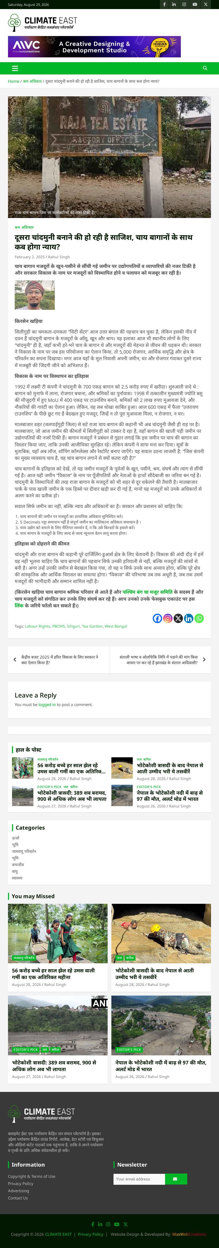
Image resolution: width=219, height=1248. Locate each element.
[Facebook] (157, 618)
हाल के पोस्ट (28, 749)
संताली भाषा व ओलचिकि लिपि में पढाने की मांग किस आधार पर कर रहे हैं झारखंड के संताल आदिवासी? (159, 659)
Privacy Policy (20, 1183)
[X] (178, 618)
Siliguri (73, 626)
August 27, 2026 (51, 806)
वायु (15, 871)
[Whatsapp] (199, 618)
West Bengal (116, 626)
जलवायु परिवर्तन (47, 759)
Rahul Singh (59, 256)
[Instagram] (168, 618)
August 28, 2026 (51, 778)
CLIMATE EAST (58, 1234)
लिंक (19, 605)
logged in (47, 704)
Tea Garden (92, 626)
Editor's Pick (49, 787)
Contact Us (18, 1198)
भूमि (15, 844)
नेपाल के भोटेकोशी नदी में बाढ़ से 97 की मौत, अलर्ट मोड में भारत (170, 795)
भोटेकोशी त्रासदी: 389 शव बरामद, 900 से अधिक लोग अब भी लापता (72, 795)
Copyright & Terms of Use (31, 1176)
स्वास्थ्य (17, 878)
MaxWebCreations (189, 1234)
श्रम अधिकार (24, 227)
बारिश (147, 759)
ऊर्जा (15, 838)
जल (139, 759)
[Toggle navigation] (15, 68)
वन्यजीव (18, 864)
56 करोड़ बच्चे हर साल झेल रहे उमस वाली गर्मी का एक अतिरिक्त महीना (70, 771)
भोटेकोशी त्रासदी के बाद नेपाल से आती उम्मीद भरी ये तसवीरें (170, 768)
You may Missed (33, 896)
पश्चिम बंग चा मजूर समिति (148, 592)
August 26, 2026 (151, 806)
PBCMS (58, 626)
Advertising (18, 1190)
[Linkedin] (188, 618)
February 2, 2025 (30, 256)
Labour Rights (37, 626)
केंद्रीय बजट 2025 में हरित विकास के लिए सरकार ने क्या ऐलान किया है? (59, 659)
